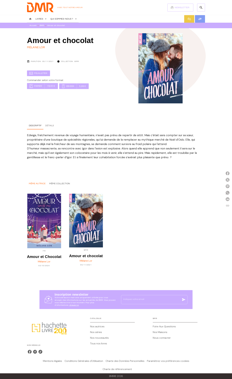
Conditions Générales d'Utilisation (84, 361)
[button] (180, 8)
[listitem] (29, 351)
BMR (42, 25)
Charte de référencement (117, 369)
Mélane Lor (36, 47)
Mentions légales (52, 361)
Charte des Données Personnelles (125, 361)
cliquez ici (74, 305)
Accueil (33, 25)
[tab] (30, 19)
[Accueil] (40, 7)
